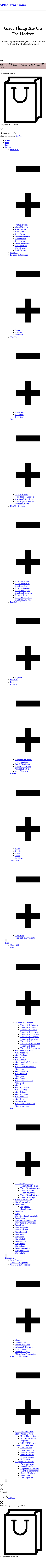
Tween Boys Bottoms (29, 1186)
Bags (12, 682)
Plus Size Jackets (22, 581)
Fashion (8, 145)
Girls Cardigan (21, 1055)
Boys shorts (25, 1207)
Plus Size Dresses (22, 584)
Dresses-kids (20, 1101)
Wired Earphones (27, 1464)
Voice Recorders (27, 1455)
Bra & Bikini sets (22, 764)
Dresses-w (14, 149)
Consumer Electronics (19, 1356)
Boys (12, 1108)
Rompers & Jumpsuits (19, 255)
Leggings (19, 858)
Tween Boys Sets (27, 1190)
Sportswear (14, 860)
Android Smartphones (19, 1262)
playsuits (18, 332)
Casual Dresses (21, 227)
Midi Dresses (20, 250)
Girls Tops (19, 1099)
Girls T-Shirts (20, 1092)
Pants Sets (19, 412)
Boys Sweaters (26, 1209)
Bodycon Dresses (22, 243)
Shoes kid (14, 945)
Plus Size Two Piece (23, 597)
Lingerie (13, 684)
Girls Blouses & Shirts (24, 1050)
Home (7, 140)
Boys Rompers (21, 1241)
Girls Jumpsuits (21, 1071)
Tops (12, 419)
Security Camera (27, 1452)
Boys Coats (20, 1218)
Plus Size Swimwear (23, 593)
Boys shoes (20, 1246)
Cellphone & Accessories (20, 1265)
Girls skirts (19, 1083)
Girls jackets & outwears (25, 1067)
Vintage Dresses (21, 225)
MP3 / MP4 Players (28, 1443)
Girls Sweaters (21, 1090)
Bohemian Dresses (22, 236)
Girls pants (19, 1076)
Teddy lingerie (21, 762)
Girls (12, 947)
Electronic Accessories (24, 1431)
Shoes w (14, 680)
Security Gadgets (27, 1457)
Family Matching (17, 602)
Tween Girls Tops (27, 1046)
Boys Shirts (20, 1244)
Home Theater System (29, 1436)
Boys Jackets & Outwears (25, 1220)
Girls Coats (19, 1064)
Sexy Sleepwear (21, 771)
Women (8, 147)
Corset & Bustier (22, 769)
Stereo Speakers (26, 1478)
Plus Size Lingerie (22, 590)
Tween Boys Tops (27, 1197)
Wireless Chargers (22, 1352)
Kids (7, 943)
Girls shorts (20, 1085)
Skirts (17, 849)
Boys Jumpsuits (21, 1227)
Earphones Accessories (29, 1468)
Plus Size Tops (21, 586)
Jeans (17, 856)
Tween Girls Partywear (29, 1037)
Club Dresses (20, 229)
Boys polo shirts (22, 1239)
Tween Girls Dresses (28, 1030)
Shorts (17, 851)
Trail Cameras (26, 1448)
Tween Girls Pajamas (29, 1039)
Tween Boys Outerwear (30, 1188)
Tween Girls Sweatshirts (30, 1043)
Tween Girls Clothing (24, 1023)
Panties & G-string (23, 766)
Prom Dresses (20, 239)
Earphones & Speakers (24, 1461)
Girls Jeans (19, 1069)
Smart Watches (16, 1260)
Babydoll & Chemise (23, 759)
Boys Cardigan (21, 1211)
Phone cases (20, 1349)
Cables (18, 1340)
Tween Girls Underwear (30, 1048)
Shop (7, 143)
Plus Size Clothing (17, 506)
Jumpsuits (19, 330)
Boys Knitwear (21, 1230)
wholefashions (13, 5)
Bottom (13, 773)
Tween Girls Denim (28, 1027)
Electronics (9, 1258)
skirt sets (19, 417)
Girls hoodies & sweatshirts (26, 1062)
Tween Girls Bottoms (29, 1025)
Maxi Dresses (20, 248)
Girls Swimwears (22, 1094)
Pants (17, 853)
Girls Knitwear (21, 1073)
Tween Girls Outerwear (29, 1034)
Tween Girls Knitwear (29, 1032)
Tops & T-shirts (21, 494)
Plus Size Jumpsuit (22, 600)
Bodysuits (19, 335)
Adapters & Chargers (23, 1347)
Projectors (24, 1441)
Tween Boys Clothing (24, 1183)
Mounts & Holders (22, 1345)
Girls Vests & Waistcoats (25, 1104)
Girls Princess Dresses (24, 1080)
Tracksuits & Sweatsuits (25, 938)
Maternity (14, 252)
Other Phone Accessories (25, 1354)
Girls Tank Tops (21, 1097)
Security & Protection (24, 1445)
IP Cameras (25, 1459)
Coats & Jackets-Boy (23, 1200)
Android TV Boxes (28, 1438)
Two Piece (14, 337)
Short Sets (19, 415)
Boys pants (19, 1234)
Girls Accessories (22, 1053)
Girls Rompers (21, 1078)
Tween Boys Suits (27, 1193)
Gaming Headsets (27, 1473)
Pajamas (18, 677)
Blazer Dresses (21, 246)
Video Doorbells (27, 1450)
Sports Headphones (28, 1466)
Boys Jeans (19, 1225)
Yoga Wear (19, 935)
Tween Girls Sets (27, 1041)
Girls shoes (20, 1057)
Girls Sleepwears (22, 1106)
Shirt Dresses (20, 234)
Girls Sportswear (22, 1087)
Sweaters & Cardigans (24, 499)
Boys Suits (19, 1204)
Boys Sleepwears (22, 1250)
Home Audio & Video (24, 1434)
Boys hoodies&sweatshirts (26, 1216)
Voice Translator (27, 1475)
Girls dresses (20, 1060)
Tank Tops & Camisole (24, 497)
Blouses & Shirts (22, 504)
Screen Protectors (22, 1342)
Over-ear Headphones (29, 1471)
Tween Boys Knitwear (29, 1195)
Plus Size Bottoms (22, 588)
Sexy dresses (20, 232)
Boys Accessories (22, 1202)
